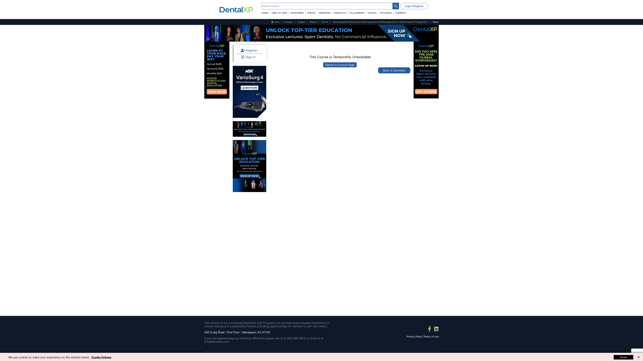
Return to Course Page (340, 65)
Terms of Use (431, 336)
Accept (623, 357)
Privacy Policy (414, 336)
